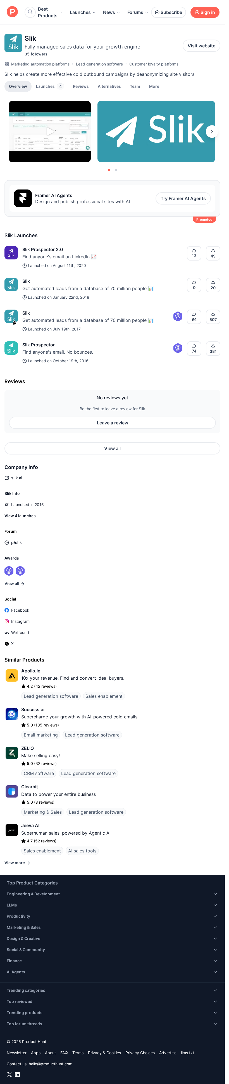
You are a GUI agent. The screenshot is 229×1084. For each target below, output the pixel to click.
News (109, 12)
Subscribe (171, 12)
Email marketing (41, 735)
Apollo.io (30, 671)
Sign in (208, 12)
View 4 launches (20, 515)
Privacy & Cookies (104, 1052)
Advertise (167, 1052)
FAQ (64, 1052)
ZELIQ (27, 748)
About (50, 1052)
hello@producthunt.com (50, 1063)
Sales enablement (104, 696)
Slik (26, 281)
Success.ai (32, 709)
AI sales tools (82, 851)
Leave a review (112, 423)
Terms (78, 1052)
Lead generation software (99, 64)
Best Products (48, 12)
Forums (135, 12)
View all (112, 448)
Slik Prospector (38, 344)
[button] (154, 86)
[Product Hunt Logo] (12, 12)
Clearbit (29, 786)
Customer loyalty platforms (153, 64)
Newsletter (17, 1052)
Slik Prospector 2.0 (42, 249)
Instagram (20, 621)
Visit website (201, 45)
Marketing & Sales (43, 812)
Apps (35, 1052)
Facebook (20, 610)
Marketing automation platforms (40, 64)
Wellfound (20, 632)
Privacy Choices (140, 1052)
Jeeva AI (30, 825)
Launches (80, 12)
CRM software (39, 773)
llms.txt (187, 1052)
